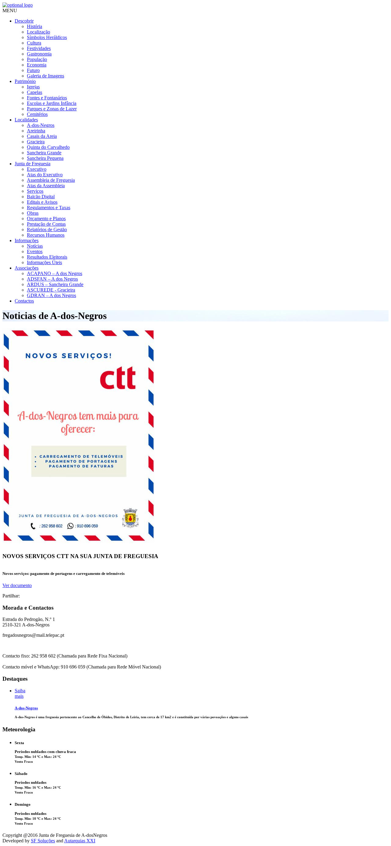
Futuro (33, 70)
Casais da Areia (42, 136)
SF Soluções (43, 840)
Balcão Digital (41, 196)
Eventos (34, 251)
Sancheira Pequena (45, 158)
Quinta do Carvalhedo (48, 147)
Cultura (34, 42)
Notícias (35, 246)
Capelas (34, 92)
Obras (32, 213)
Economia (36, 64)
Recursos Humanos (45, 235)
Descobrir (24, 20)
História (34, 26)
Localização (38, 31)
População (37, 59)
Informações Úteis (44, 262)
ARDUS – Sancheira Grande (55, 284)
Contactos (24, 300)
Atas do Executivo (45, 174)
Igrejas (33, 86)
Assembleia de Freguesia (51, 180)
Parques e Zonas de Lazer (52, 108)
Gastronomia (39, 53)
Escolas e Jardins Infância (51, 103)
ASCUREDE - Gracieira (51, 289)
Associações (26, 268)
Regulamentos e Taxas (48, 207)
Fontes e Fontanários (47, 97)
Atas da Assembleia (46, 185)
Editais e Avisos (42, 202)
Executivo (36, 169)
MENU (9, 10)
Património (25, 81)
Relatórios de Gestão (47, 229)
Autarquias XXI (79, 840)
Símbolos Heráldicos (47, 37)
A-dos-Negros (40, 125)
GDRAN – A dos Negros (51, 295)
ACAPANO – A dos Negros (54, 273)
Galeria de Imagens (45, 75)
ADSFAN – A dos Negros (52, 278)
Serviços (35, 191)
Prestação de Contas (46, 224)
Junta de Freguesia (32, 163)
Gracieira (36, 141)
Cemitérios (37, 114)
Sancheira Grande (44, 152)
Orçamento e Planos (46, 218)
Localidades (26, 119)
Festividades (39, 48)
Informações (26, 240)
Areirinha (36, 130)
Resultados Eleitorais (47, 257)
